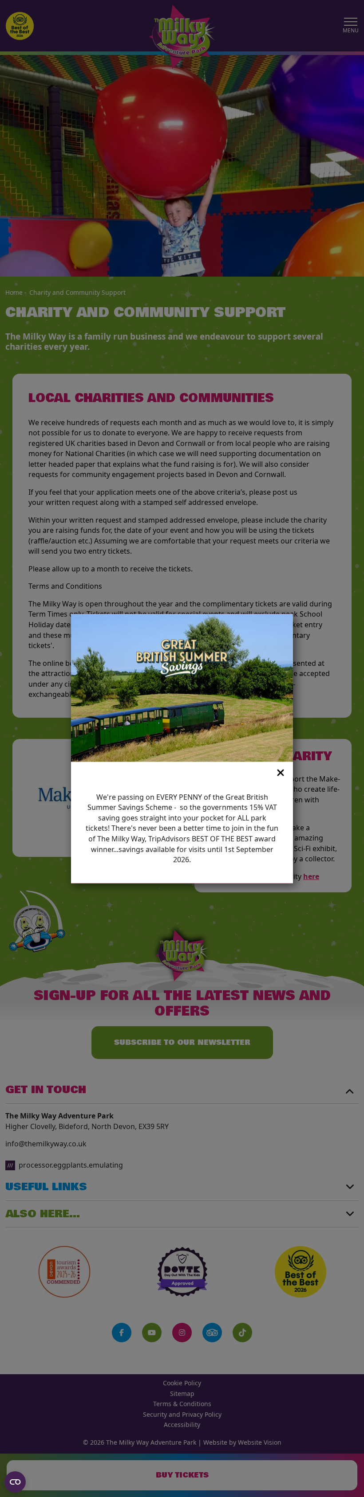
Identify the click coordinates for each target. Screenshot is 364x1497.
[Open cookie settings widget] (15, 1482)
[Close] (176, 773)
